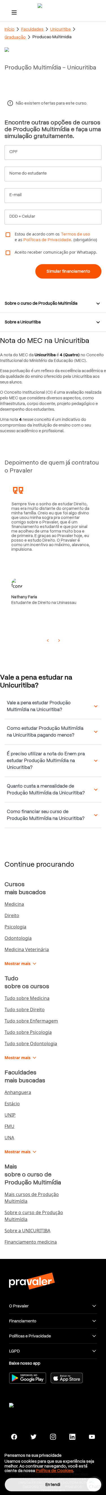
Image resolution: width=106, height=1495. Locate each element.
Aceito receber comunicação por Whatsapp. (56, 252)
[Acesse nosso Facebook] (14, 1437)
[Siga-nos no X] (34, 1437)
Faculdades (32, 29)
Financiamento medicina (31, 1242)
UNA (9, 1137)
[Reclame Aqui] (31, 1404)
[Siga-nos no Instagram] (53, 1437)
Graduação (15, 37)
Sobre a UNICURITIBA (27, 1230)
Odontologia (18, 938)
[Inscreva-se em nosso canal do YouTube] (91, 1437)
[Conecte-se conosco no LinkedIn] (72, 1437)
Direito (12, 915)
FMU (9, 1126)
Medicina (14, 904)
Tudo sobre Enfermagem (31, 1021)
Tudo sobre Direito (25, 1009)
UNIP (10, 1115)
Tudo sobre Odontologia (31, 1043)
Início (9, 29)
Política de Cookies (54, 1470)
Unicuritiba (60, 29)
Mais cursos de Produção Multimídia (32, 1197)
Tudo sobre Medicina (27, 998)
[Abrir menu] (14, 12)
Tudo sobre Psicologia (28, 1032)
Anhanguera (18, 1092)
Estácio (12, 1103)
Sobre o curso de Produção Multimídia (34, 1215)
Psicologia (15, 927)
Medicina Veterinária (27, 949)
